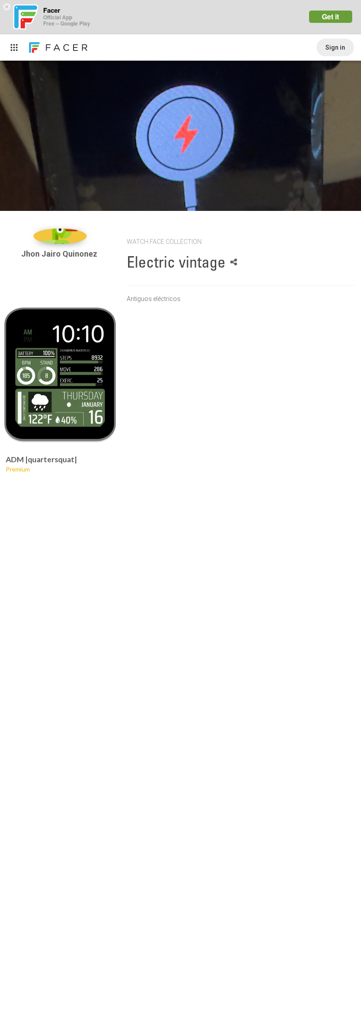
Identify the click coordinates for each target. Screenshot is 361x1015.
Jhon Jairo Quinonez (60, 253)
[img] (60, 236)
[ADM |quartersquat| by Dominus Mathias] (60, 374)
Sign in (335, 47)
